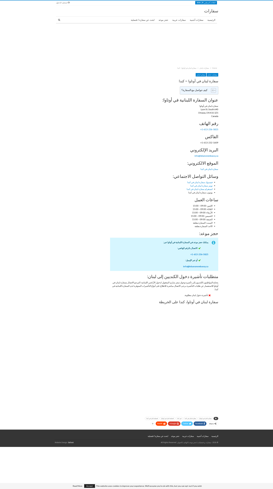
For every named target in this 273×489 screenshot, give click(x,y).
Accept (89, 486)
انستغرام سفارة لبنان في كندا (200, 189)
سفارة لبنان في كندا (209, 169)
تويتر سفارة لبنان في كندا (201, 185)
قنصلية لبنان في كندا (152, 418)
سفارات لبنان (212, 75)
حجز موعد (163, 20)
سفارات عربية (179, 20)
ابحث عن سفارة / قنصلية (142, 20)
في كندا (179, 418)
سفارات (211, 10)
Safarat (71, 443)
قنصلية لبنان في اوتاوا (167, 418)
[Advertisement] (187, 44)
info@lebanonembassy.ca (206, 156)
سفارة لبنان (201, 75)
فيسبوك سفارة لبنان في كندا (200, 182)
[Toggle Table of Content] (212, 90)
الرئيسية (211, 20)
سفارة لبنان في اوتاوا (205, 418)
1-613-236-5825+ (209, 129)
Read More (77, 486)
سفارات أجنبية (196, 20)
